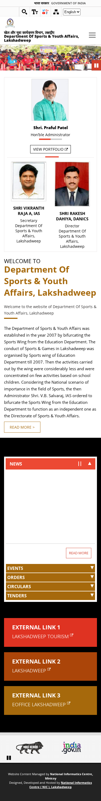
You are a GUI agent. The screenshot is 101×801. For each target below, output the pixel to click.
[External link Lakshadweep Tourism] (71, 634)
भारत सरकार (41, 3)
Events (15, 568)
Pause (97, 65)
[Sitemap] (56, 12)
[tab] (50, 464)
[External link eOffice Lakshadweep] (68, 702)
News (16, 464)
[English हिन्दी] (71, 13)
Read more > (22, 427)
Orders (16, 577)
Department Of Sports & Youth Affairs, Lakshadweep (28, 231)
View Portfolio (49, 149)
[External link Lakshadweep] (49, 669)
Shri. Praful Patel (50, 127)
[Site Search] (24, 12)
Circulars (19, 587)
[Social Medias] (45, 12)
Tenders (17, 596)
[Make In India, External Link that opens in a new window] (29, 748)
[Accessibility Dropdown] (35, 12)
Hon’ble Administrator (50, 134)
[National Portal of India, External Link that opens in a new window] (71, 748)
